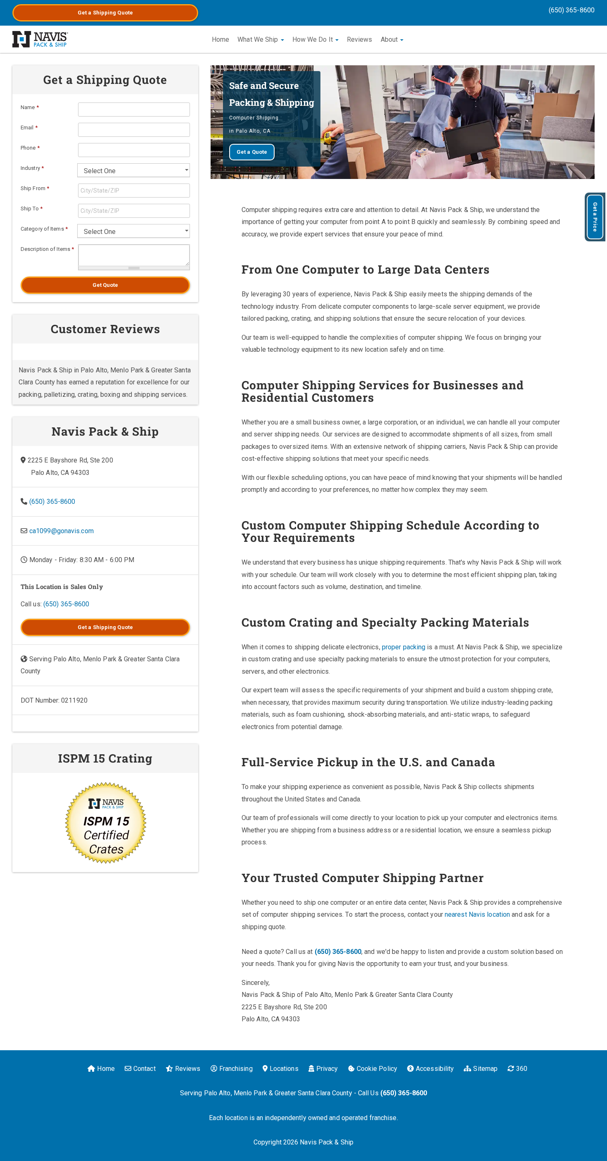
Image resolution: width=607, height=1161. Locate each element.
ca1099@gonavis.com (61, 531)
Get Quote (105, 285)
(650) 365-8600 (572, 10)
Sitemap (485, 1069)
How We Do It (313, 39)
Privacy (327, 1069)
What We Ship (258, 39)
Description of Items (47, 249)
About (390, 39)
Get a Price (595, 217)
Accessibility (435, 1069)
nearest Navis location (477, 914)
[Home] (40, 39)
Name (30, 107)
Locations (284, 1069)
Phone (30, 148)
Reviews (359, 39)
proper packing (403, 647)
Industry (32, 168)
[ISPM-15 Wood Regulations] (105, 822)
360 (521, 1069)
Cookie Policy (377, 1069)
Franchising (236, 1069)
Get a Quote (105, 13)
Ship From (35, 188)
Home (220, 39)
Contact (144, 1069)
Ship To (32, 208)
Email (29, 127)
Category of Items (44, 229)
